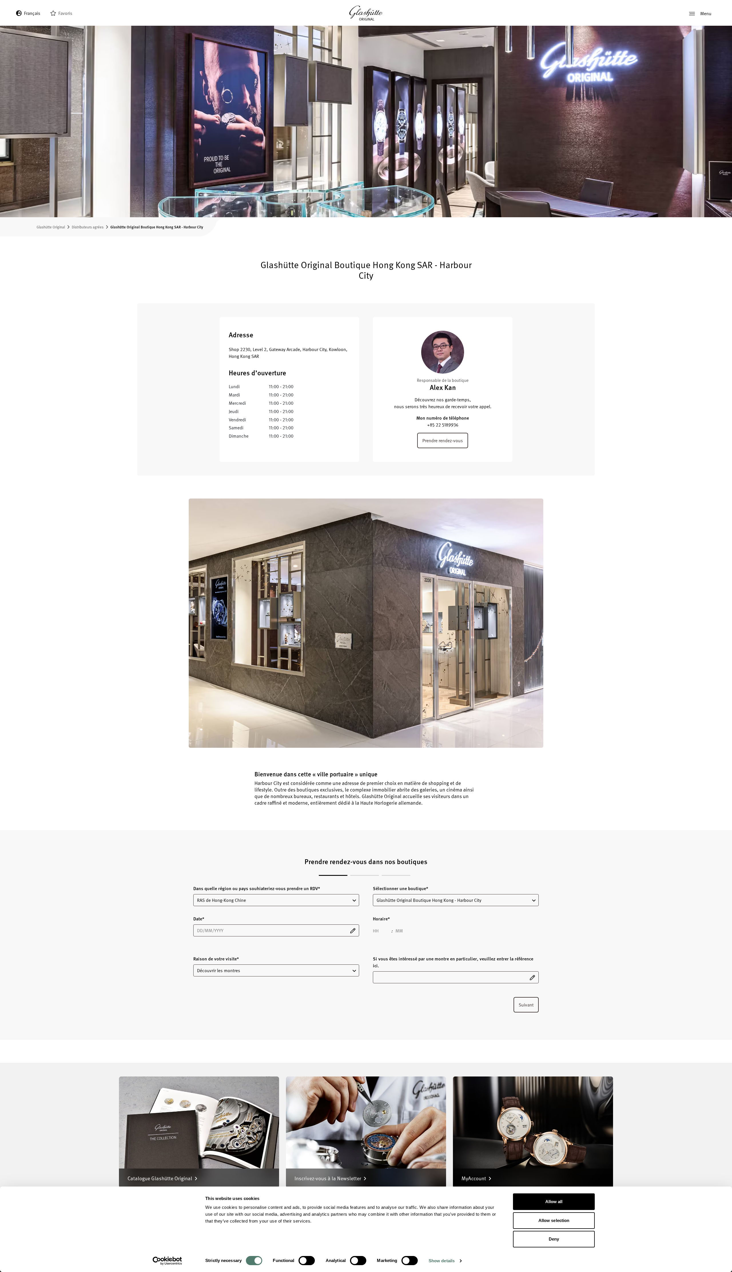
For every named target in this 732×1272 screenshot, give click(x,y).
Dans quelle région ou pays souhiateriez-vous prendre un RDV (256, 888)
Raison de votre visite (216, 958)
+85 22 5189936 (442, 424)
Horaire (381, 918)
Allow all (554, 1201)
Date (198, 918)
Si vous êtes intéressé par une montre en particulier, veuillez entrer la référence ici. (453, 962)
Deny (554, 1239)
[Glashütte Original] (366, 13)
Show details (442, 1260)
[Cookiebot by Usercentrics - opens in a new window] (167, 1261)
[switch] (307, 1260)
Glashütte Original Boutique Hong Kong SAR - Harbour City (156, 227)
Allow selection (554, 1220)
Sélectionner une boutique (400, 888)
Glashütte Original (51, 227)
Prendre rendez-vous (442, 440)
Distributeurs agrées (88, 227)
